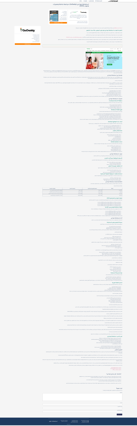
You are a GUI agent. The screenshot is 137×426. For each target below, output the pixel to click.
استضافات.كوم (53, 421)
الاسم (121, 402)
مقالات (80, 1)
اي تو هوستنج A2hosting (79, 37)
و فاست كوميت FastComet (70, 37)
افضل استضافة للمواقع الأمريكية (115, 368)
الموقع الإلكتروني (119, 410)
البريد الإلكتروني (119, 406)
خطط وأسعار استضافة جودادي (35, 38)
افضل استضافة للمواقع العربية (116, 367)
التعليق (121, 392)
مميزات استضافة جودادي (36, 36)
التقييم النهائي (37, 40)
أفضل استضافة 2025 (98, 1)
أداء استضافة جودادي (36, 39)
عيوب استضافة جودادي (36, 37)
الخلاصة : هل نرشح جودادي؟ (35, 41)
